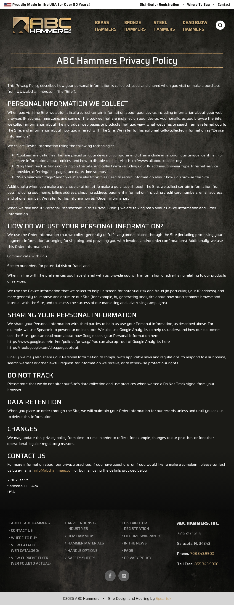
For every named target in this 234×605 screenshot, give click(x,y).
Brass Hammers (106, 25)
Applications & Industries (82, 525)
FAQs (128, 550)
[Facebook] (110, 575)
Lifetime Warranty (142, 536)
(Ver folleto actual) (31, 563)
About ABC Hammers (30, 523)
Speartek (163, 598)
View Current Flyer (29, 558)
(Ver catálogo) (25, 550)
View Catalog (24, 545)
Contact (224, 4)
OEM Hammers (81, 536)
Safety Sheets (82, 558)
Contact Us (22, 530)
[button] (220, 26)
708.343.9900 (202, 553)
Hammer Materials (86, 543)
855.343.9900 (206, 564)
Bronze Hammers (135, 25)
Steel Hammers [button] (164, 25)
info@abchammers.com (54, 470)
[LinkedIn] (123, 575)
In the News (135, 543)
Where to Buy (24, 538)
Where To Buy (198, 4)
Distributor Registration (159, 4)
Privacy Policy (138, 558)
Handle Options (83, 550)
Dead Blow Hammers (195, 25)
